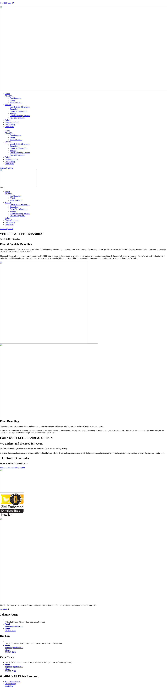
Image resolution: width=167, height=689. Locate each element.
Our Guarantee (15, 98)
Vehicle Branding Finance (20, 116)
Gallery (8, 120)
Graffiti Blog (10, 124)
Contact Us (9, 127)
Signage (13, 113)
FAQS (12, 100)
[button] (83, 187)
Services (8, 105)
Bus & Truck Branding (19, 111)
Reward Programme (17, 118)
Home (7, 94)
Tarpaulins (14, 109)
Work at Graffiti (16, 102)
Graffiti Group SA (7, 3)
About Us (8, 96)
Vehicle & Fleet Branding (19, 107)
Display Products (11, 122)
